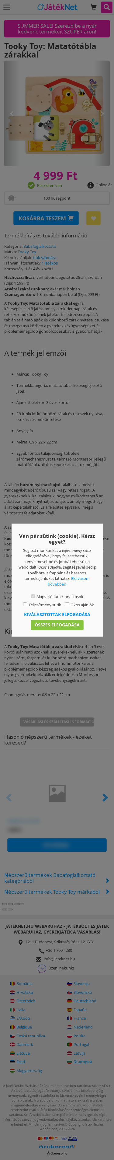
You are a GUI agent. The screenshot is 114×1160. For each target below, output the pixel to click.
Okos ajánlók (82, 605)
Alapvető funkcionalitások (59, 597)
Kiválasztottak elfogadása (57, 614)
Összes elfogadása (57, 625)
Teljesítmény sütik (45, 605)
